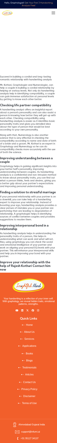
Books (29, 353)
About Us (29, 332)
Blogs (29, 360)
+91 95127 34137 (29, 438)
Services (29, 339)
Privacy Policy (29, 389)
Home (29, 325)
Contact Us (29, 382)
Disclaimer (29, 396)
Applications (29, 346)
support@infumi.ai (30, 431)
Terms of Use (29, 403)
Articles (29, 374)
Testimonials (29, 367)
